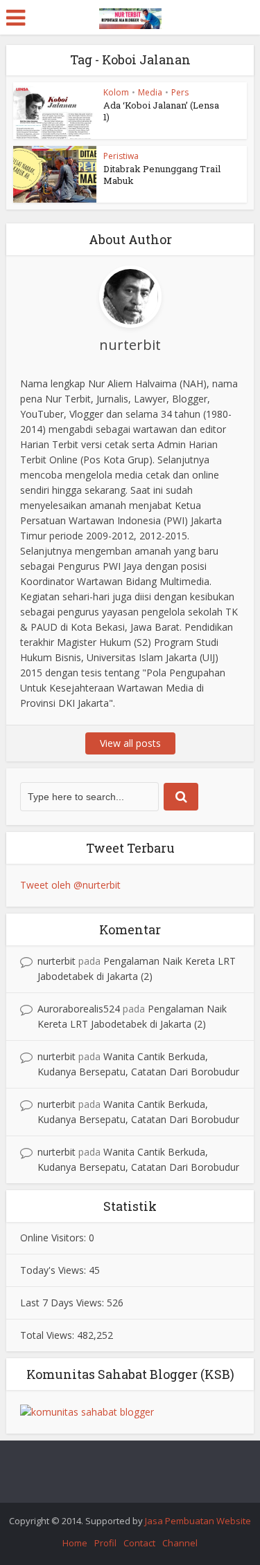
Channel (180, 1543)
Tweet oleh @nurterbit (70, 884)
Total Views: (48, 1335)
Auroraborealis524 (78, 1008)
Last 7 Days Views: (63, 1302)
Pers (180, 92)
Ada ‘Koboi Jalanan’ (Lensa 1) (161, 111)
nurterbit (56, 960)
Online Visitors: (54, 1237)
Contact (139, 1543)
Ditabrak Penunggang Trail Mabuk (161, 175)
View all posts (130, 743)
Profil (105, 1543)
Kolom (116, 92)
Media (150, 92)
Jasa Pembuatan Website (198, 1521)
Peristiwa (121, 156)
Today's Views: (54, 1270)
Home (74, 1543)
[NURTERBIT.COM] (130, 16)
